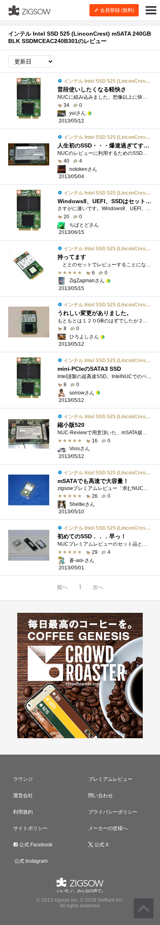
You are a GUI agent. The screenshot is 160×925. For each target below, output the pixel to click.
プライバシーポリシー (112, 812)
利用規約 (23, 812)
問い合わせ (100, 795)
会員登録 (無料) (116, 10)
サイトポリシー (30, 828)
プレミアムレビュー (110, 779)
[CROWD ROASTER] (80, 675)
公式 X (101, 845)
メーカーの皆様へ (108, 828)
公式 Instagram (30, 861)
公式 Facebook (35, 845)
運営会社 (23, 795)
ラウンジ (23, 779)
